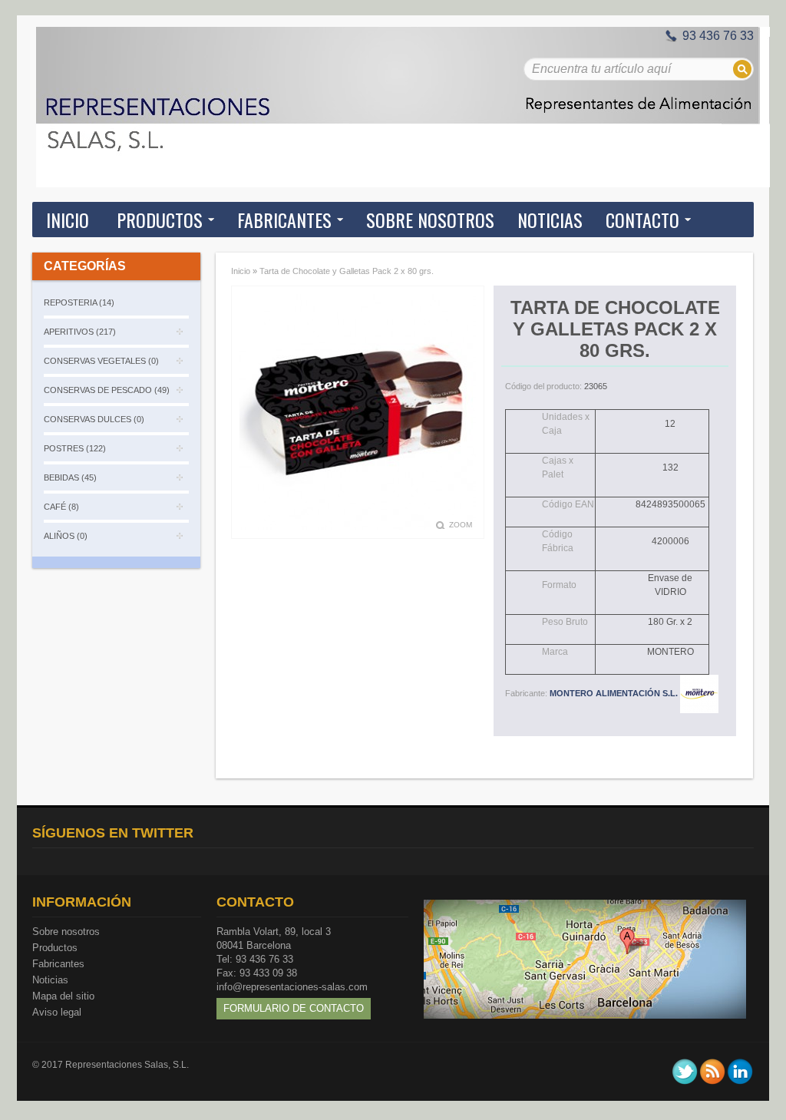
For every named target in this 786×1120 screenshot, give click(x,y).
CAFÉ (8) (61, 506)
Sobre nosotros (66, 931)
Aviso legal (56, 1012)
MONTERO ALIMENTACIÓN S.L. (615, 693)
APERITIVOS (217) (80, 331)
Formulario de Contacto (293, 1008)
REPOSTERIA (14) (79, 302)
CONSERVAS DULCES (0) (94, 419)
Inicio (67, 219)
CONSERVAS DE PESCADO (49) (107, 390)
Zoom (460, 524)
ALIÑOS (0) (66, 535)
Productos (55, 947)
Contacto (642, 219)
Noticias (50, 980)
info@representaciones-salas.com (292, 987)
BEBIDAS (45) (70, 477)
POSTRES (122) (75, 448)
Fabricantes (58, 964)
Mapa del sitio (63, 996)
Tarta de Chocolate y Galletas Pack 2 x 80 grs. (346, 271)
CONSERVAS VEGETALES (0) (101, 360)
